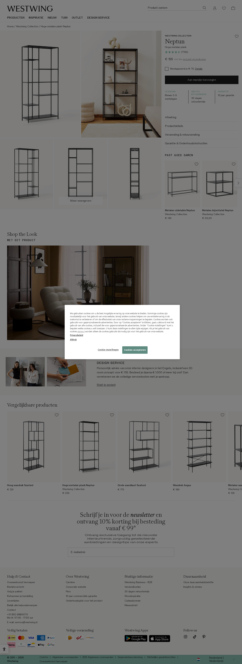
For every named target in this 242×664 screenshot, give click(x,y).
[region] (122, 332)
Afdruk (73, 339)
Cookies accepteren (135, 350)
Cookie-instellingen (108, 349)
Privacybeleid (76, 335)
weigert (81, 331)
